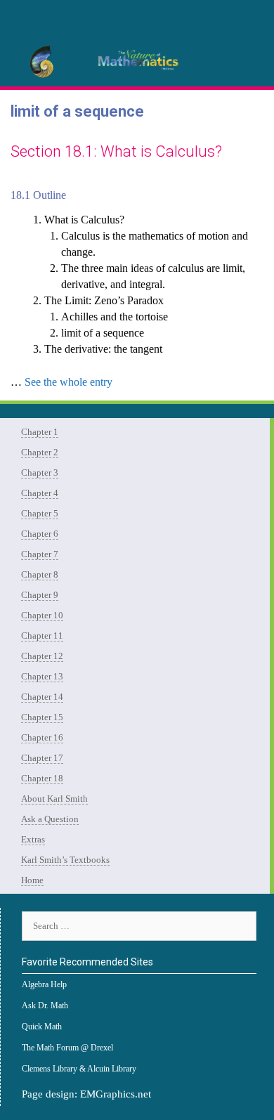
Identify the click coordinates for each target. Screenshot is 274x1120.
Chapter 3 (39, 472)
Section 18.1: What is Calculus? (116, 151)
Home (32, 880)
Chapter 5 (39, 513)
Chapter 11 (42, 635)
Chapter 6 (39, 533)
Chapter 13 (42, 676)
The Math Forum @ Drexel (67, 1048)
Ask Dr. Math (45, 1005)
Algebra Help (44, 984)
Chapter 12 (42, 656)
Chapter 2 (39, 452)
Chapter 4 (39, 493)
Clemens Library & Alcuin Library (79, 1069)
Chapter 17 (42, 758)
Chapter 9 (39, 595)
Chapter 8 (39, 574)
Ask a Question (50, 819)
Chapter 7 (39, 554)
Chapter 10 (42, 615)
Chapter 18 (42, 778)
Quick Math (42, 1026)
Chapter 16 (42, 737)
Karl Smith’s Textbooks (65, 859)
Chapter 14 (42, 696)
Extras (33, 839)
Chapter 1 (39, 431)
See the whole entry (68, 382)
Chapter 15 (42, 717)
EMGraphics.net (115, 1094)
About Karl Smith (54, 798)
